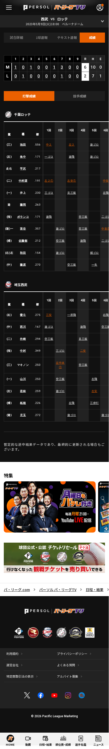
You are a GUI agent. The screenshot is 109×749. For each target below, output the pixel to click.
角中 (23, 156)
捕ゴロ (94, 253)
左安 (71, 180)
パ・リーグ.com (17, 589)
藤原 (23, 264)
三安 (49, 315)
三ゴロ (49, 193)
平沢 (23, 168)
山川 (23, 379)
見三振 (71, 193)
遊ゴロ (94, 144)
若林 (23, 391)
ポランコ (23, 216)
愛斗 (23, 315)
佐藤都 (23, 240)
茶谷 (23, 228)
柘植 (23, 403)
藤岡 (23, 204)
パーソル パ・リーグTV (57, 589)
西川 (23, 326)
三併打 (94, 403)
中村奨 (23, 180)
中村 (23, 350)
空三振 (83, 216)
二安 (83, 350)
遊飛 (72, 156)
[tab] (29, 96)
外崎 (23, 339)
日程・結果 (94, 589)
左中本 (60, 365)
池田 (23, 144)
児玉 (23, 415)
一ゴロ (49, 156)
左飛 (94, 379)
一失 (94, 264)
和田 (23, 253)
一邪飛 (71, 315)
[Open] (102, 21)
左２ (72, 144)
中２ (49, 144)
